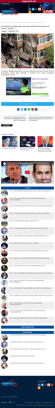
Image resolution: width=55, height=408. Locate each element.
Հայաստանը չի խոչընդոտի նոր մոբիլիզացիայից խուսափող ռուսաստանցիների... (27, 199)
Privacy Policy (38, 402)
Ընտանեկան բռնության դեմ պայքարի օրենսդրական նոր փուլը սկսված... (31, 295)
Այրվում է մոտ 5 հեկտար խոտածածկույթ (26, 149)
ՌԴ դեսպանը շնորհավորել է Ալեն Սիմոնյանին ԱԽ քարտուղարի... (29, 250)
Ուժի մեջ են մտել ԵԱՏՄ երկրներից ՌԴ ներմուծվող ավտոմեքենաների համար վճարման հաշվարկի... (15, 118)
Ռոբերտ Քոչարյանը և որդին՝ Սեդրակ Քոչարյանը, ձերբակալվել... (29, 318)
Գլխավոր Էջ (4, 22)
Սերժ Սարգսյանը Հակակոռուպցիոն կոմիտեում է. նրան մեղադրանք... (30, 288)
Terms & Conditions (29, 402)
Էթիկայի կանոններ (48, 402)
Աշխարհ (10, 22)
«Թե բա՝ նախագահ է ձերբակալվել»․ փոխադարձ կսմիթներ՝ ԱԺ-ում (29, 235)
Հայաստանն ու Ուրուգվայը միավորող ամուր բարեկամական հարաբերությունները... (27, 311)
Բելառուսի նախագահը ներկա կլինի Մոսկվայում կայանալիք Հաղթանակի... (45, 150)
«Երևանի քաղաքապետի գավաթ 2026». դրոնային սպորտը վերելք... (30, 213)
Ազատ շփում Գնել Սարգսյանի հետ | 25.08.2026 (24, 243)
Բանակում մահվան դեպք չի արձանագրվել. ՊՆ (24, 220)
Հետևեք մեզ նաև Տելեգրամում (27, 104)
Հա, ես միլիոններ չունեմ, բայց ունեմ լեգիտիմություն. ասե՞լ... (28, 265)
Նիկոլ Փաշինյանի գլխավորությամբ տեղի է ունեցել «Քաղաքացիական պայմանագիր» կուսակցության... (41, 118)
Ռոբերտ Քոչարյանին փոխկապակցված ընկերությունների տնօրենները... (31, 273)
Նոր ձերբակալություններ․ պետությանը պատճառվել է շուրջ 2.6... (29, 228)
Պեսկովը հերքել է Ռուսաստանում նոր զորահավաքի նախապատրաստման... (26, 303)
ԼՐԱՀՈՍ (27, 188)
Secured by (4, 402)
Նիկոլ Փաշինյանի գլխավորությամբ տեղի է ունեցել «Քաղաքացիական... (31, 190)
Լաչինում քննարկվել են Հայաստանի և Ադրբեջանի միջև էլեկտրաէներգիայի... (27, 281)
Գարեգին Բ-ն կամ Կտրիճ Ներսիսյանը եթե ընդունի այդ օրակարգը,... (30, 258)
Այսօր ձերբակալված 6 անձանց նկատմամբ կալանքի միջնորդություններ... (31, 205)
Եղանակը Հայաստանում (9, 148)
